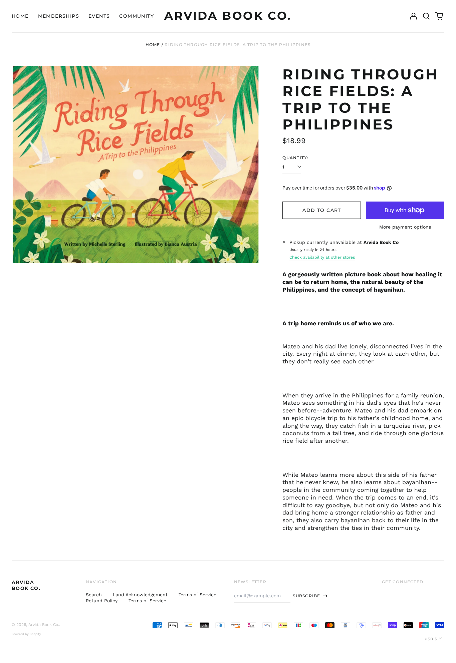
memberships (58, 16)
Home (153, 44)
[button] (426, 16)
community (136, 16)
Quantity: (295, 157)
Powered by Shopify (26, 634)
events (99, 16)
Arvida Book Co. (227, 16)
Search (94, 594)
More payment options (405, 227)
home (20, 16)
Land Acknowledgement (140, 594)
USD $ (431, 639)
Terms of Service (197, 594)
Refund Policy (102, 600)
